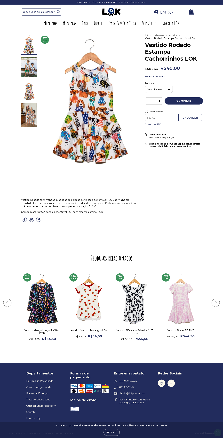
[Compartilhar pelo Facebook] (24, 220)
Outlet (99, 23)
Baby (85, 23)
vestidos (172, 35)
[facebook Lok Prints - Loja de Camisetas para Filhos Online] (171, 383)
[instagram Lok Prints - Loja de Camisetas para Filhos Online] (161, 383)
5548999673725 (128, 381)
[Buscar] (58, 12)
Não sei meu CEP (153, 124)
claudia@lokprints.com (131, 393)
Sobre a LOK (170, 23)
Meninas (69, 23)
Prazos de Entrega (37, 393)
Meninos (50, 23)
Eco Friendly (33, 418)
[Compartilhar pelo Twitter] (32, 220)
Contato (31, 412)
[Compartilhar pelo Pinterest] (38, 220)
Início (148, 35)
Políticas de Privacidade (39, 381)
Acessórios (149, 23)
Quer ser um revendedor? (41, 405)
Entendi (112, 432)
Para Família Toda (122, 23)
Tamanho (149, 83)
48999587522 (126, 387)
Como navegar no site (39, 387)
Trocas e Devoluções (38, 399)
